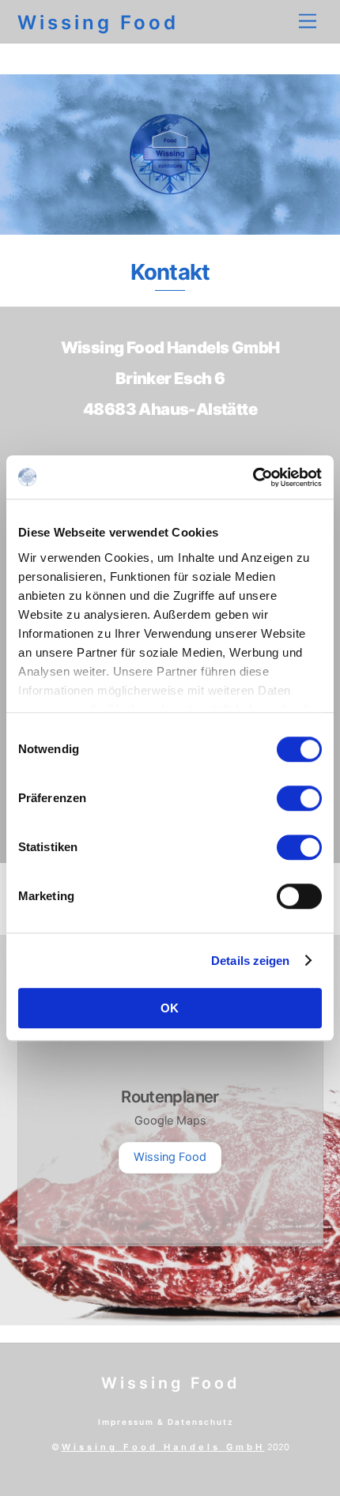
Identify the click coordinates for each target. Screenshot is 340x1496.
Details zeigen (250, 960)
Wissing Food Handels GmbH (163, 1447)
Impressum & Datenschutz (166, 1421)
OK (170, 1008)
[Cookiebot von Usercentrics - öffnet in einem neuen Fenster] (252, 477)
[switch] (299, 798)
